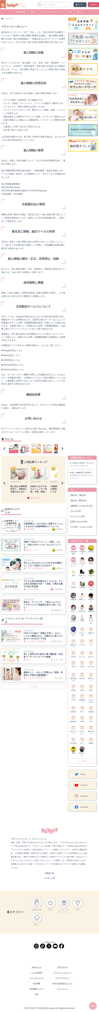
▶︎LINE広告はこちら (10, 360)
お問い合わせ (62, 967)
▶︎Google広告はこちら (11, 350)
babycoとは (36, 967)
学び (70, 12)
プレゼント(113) (85, 527)
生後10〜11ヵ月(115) (78, 521)
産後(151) (83, 500)
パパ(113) (74, 527)
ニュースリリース (36, 978)
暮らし (80, 12)
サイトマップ (62, 989)
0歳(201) (73, 495)
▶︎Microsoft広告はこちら (12, 365)
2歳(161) (73, 500)
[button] (4, 448)
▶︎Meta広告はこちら (10, 355)
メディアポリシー (62, 978)
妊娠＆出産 (20, 12)
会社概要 (36, 983)
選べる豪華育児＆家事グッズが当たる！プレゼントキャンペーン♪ (82, 475)
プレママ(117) (75, 511)
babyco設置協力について (62, 983)
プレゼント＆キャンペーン (52, 12)
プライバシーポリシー (62, 973)
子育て (33, 12)
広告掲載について (36, 989)
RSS (36, 994)
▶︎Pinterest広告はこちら (12, 369)
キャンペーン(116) (77, 516)
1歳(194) (82, 495)
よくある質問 (36, 973)
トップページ (8, 19)
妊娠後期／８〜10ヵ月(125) (81, 506)
